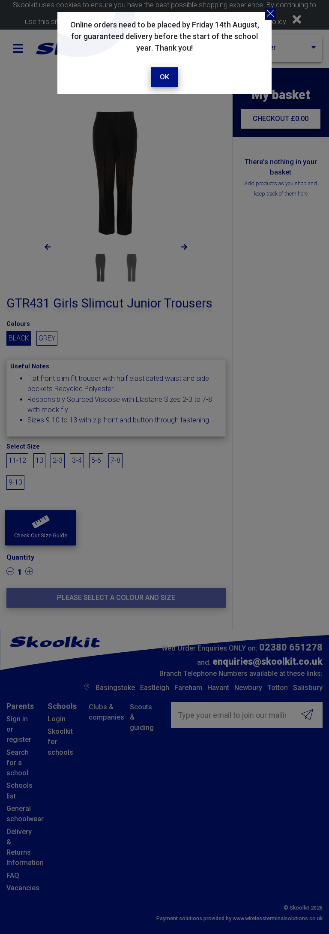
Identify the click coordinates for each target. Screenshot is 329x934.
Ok (164, 77)
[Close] (270, 14)
